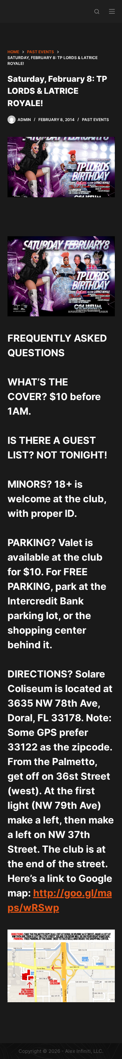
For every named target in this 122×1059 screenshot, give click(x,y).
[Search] (96, 11)
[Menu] (112, 11)
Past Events (95, 119)
